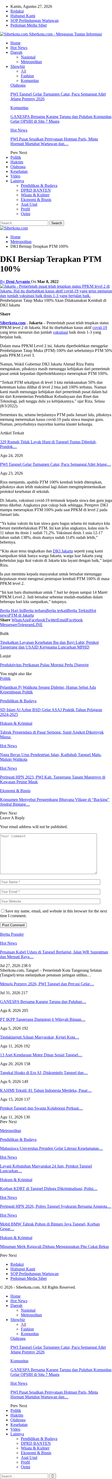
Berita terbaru (35, 610)
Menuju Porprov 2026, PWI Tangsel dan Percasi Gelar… (47, 984)
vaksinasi (60, 332)
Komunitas (30, 80)
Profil (25, 209)
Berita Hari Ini (12, 610)
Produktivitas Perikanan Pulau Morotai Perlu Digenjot (44, 665)
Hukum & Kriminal (16, 723)
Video (15, 176)
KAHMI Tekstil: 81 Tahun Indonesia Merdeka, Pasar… (46, 1090)
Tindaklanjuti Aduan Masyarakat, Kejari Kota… (39, 1037)
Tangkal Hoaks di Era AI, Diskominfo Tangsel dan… (44, 1072)
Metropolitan (31, 62)
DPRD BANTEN (36, 190)
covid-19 (99, 327)
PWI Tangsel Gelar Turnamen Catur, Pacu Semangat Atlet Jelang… (55, 464)
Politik (15, 157)
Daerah (16, 52)
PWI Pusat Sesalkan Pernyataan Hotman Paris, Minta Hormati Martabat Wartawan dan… (54, 141)
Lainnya (17, 181)
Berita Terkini (78, 610)
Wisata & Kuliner (35, 195)
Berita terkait (56, 610)
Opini (25, 213)
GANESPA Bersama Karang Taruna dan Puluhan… (43, 1001)
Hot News (18, 47)
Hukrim (16, 162)
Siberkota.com (13, 323)
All (23, 71)
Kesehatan (19, 171)
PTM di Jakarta (21, 615)
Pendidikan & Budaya (39, 185)
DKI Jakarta (63, 551)
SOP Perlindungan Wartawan (34, 20)
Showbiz (17, 66)
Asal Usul (29, 204)
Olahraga (18, 85)
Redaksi (17, 11)
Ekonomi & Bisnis (36, 199)
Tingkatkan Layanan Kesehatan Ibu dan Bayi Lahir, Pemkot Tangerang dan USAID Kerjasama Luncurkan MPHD (49, 644)
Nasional (28, 57)
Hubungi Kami (22, 16)
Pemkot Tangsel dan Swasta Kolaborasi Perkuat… (41, 1108)
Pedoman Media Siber (28, 25)
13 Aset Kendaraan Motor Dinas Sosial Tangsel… (41, 1055)
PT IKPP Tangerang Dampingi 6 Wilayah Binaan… (42, 1019)
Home (15, 43)
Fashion (27, 76)
